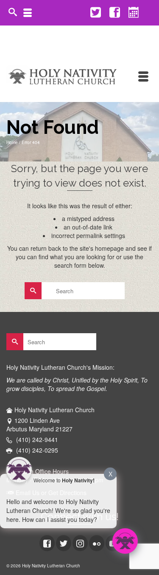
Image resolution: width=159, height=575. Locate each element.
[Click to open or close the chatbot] (125, 541)
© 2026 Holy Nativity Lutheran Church (43, 566)
